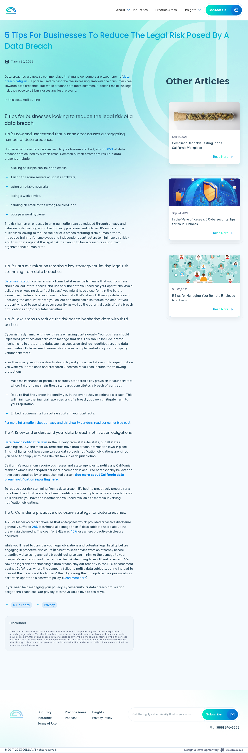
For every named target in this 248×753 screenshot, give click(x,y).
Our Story (45, 712)
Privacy (49, 605)
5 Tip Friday (21, 605)
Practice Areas (166, 10)
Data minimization (18, 281)
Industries (140, 10)
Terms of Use (47, 723)
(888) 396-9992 (227, 727)
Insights (98, 712)
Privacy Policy (102, 718)
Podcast (71, 718)
